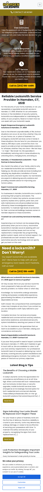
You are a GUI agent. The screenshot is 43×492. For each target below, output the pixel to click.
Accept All (21, 477)
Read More (8, 401)
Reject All (21, 488)
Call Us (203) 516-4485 (21, 85)
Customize (21, 482)
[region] (21, 475)
